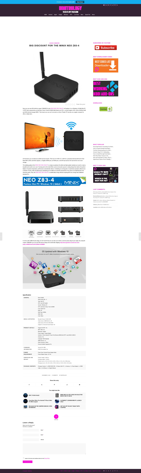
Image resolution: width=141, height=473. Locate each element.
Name (42, 430)
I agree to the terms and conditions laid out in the (37, 458)
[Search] (97, 14)
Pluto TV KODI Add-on (104, 204)
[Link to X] (106, 5)
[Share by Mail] (79, 385)
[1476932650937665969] (54, 77)
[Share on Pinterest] (54, 385)
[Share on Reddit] (67, 385)
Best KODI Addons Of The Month (105, 207)
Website (42, 439)
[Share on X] (42, 385)
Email (42, 434)
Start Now (80, 2)
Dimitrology (64, 375)
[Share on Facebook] (29, 385)
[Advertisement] (70, 27)
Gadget (51, 43)
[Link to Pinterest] (115, 5)
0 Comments (55, 375)
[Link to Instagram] (108, 5)
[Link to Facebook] (110, 5)
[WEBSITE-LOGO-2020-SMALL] (70, 9)
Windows (56, 43)
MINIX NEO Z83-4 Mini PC (57, 108)
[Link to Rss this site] (117, 5)
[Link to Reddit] (113, 5)
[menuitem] (45, 14)
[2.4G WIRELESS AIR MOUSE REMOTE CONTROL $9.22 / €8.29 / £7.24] (1, 236)
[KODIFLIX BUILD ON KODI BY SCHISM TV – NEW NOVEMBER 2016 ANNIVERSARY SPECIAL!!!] (140, 236)
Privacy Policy (47, 458)
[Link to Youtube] (104, 5)
